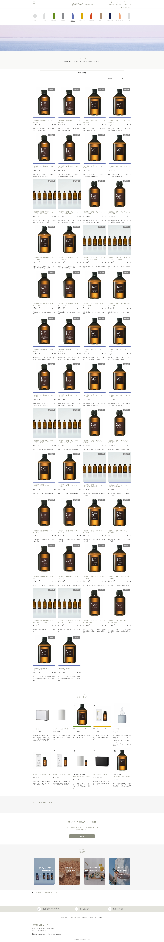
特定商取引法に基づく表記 (79, 918)
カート (125, 4)
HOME (33, 892)
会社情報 (64, 918)
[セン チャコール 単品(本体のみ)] (102, 760)
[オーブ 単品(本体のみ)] (122, 715)
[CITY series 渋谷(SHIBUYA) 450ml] (122, 760)
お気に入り (118, 4)
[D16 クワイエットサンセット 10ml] (62, 760)
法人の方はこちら (127, 7)
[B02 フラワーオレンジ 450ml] (82, 715)
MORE (82, 836)
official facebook (40, 934)
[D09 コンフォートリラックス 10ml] (42, 760)
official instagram (56, 934)
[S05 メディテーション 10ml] (102, 715)
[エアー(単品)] (42, 715)
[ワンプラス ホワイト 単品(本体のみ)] (62, 715)
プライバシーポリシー (97, 918)
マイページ (111, 4)
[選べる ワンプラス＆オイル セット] (82, 760)
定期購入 (40, 892)
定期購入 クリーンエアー (52, 892)
